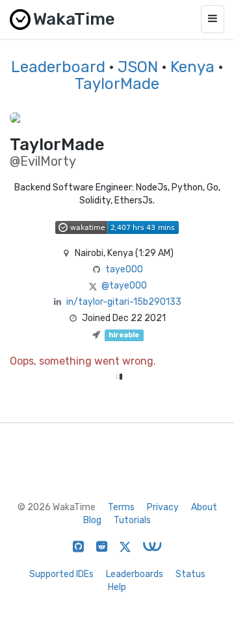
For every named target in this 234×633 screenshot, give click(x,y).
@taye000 (124, 285)
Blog (92, 520)
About (204, 507)
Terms (121, 507)
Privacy (163, 507)
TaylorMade (117, 84)
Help (117, 587)
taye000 (124, 269)
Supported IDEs (61, 574)
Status (190, 574)
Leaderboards (134, 574)
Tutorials (132, 520)
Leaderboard (58, 67)
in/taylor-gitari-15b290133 (123, 301)
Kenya (192, 67)
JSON (138, 67)
